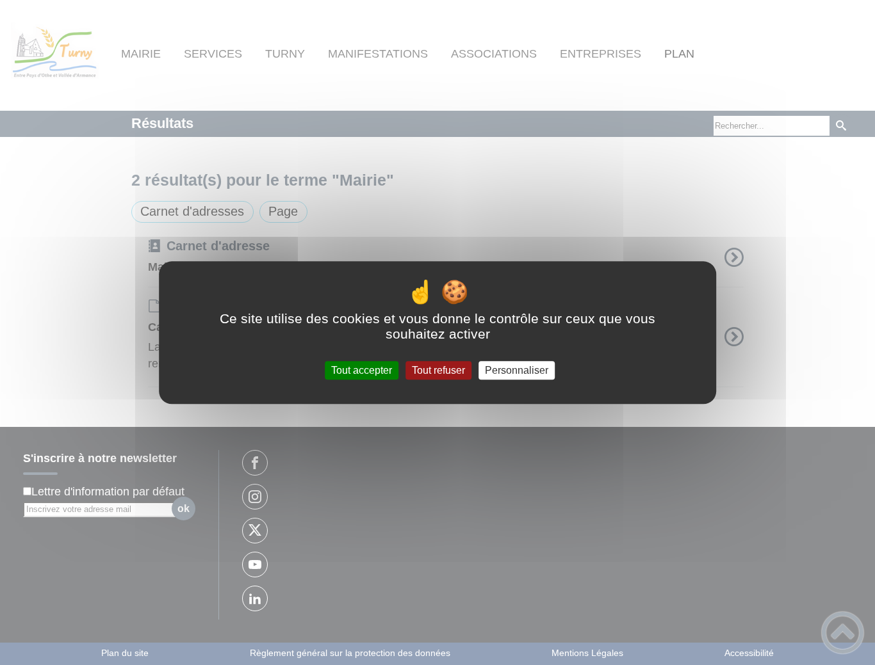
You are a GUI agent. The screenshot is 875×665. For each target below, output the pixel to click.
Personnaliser (516, 370)
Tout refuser (438, 370)
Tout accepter (361, 370)
